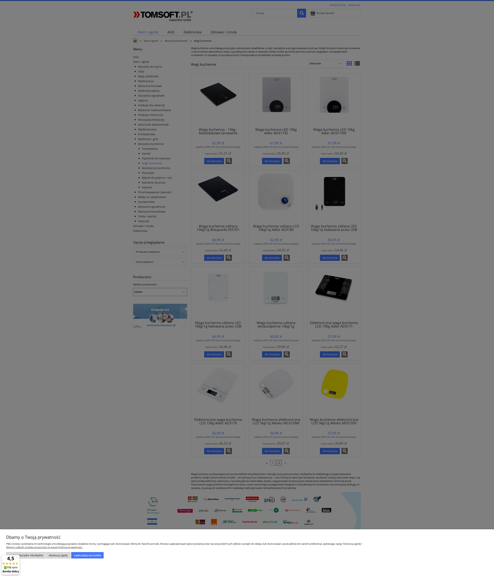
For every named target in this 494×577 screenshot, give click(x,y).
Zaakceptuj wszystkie (87, 555)
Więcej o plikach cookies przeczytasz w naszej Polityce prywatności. (44, 547)
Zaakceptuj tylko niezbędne (26, 555)
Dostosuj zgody (58, 555)
